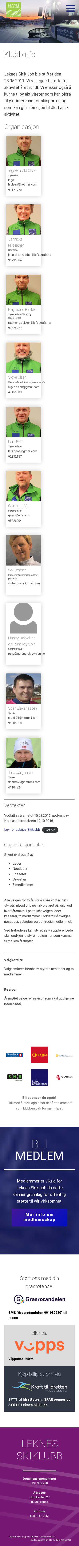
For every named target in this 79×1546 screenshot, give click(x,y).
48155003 (15, 392)
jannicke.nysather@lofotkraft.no (24, 254)
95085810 (15, 723)
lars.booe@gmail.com (22, 451)
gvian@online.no (19, 515)
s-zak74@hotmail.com (23, 717)
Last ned (50, 829)
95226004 (15, 520)
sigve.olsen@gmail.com (24, 387)
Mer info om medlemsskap (39, 1217)
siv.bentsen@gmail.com (24, 583)
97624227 (15, 328)
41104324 (15, 787)
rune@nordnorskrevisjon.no (24, 653)
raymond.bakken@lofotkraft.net (24, 322)
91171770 (15, 190)
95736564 (15, 260)
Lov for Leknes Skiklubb (22, 830)
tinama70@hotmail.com (24, 782)
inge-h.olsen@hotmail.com (22, 182)
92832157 (15, 456)
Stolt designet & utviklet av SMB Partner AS (51, 1540)
